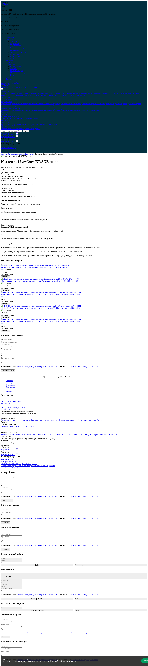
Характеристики (7, 176)
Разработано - (10, 468)
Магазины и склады (18, 73)
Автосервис (10, 60)
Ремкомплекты (87, 93)
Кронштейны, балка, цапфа (12, 104)
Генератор (15, 110)
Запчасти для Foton (23, 435)
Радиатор (76, 93)
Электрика (14, 50)
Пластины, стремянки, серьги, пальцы (97, 104)
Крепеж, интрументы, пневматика (32, 110)
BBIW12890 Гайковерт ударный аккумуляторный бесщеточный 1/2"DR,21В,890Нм (34, 267)
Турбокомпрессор (94, 110)
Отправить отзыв (8, 371)
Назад (77, 598)
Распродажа (10, 37)
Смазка (35, 118)
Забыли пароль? (6, 563)
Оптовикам (10, 62)
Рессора (32, 106)
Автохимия (14, 54)
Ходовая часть (15, 46)
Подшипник (117, 104)
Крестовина (65, 104)
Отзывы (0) (18, 176)
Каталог (11, 154)
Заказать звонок (7, 83)
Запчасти (9, 381)
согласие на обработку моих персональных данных (37, 367)
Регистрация (11, 148)
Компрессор (5, 110)
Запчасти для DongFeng (90, 435)
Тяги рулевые (28, 104)
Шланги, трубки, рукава (78, 95)
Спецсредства (52, 125)
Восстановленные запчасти (12, 129)
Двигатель (14, 42)
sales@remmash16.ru (9, 462)
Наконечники (75, 104)
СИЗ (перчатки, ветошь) (36, 125)
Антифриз (10, 118)
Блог (7, 77)
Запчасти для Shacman (56, 435)
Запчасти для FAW (8, 435)
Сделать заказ (7, 500)
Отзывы (13, 69)
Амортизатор (39, 104)
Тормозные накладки (44, 106)
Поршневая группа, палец (50, 93)
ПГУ (3, 100)
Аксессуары (15, 56)
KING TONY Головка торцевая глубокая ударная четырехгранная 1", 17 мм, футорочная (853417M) (40, 294)
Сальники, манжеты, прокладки (105, 93)
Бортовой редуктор (52, 104)
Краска (3, 125)
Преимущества (16, 67)
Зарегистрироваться (37, 599)
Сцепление (14, 44)
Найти (26, 131)
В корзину (5, 174)
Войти (16, 83)
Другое (13, 58)
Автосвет (4, 114)
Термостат (5, 95)
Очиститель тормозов (23, 118)
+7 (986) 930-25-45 (8, 137)
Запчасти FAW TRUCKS (25, 426)
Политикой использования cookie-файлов (61, 662)
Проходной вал (129, 104)
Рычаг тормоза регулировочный (65, 106)
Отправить (5, 523)
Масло (3, 118)
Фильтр (4, 93)
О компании (10, 387)
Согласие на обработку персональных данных (19, 464)
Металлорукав (67, 93)
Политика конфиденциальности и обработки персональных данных (28, 466)
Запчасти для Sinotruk (108, 435)
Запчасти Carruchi (8, 426)
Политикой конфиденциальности (84, 367)
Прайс (12, 75)
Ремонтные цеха (16, 71)
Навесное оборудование (19, 48)
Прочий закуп (28, 129)
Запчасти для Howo (39, 435)
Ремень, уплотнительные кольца (73, 110)
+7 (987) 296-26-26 (8, 134)
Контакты (9, 79)
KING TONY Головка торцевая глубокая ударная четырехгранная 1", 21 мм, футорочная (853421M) (40, 321)
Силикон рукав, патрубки (129, 93)
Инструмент (22, 125)
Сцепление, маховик (13, 100)
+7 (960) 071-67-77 (8, 141)
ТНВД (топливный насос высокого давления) (27, 95)
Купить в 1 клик (7, 172)
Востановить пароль (37, 610)
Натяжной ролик (53, 110)
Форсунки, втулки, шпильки (57, 95)
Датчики (36, 93)
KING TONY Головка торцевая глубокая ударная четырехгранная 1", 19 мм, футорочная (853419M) (40, 308)
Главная (4, 154)
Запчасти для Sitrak (72, 435)
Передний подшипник (20, 106)
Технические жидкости (19, 52)
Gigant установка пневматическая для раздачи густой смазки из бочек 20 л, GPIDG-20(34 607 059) (39, 281)
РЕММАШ (5, 4)
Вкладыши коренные (24, 93)
